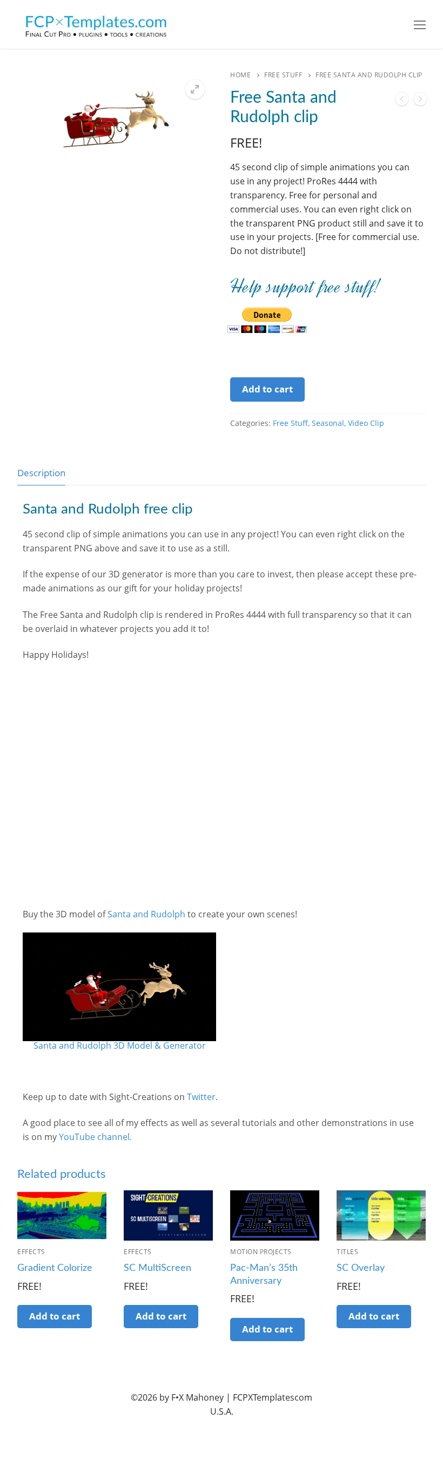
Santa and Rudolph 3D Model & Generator (119, 1045)
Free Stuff (283, 75)
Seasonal (328, 423)
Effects (31, 1252)
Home (240, 75)
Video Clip (366, 423)
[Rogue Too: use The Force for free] (401, 101)
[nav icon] (420, 24)
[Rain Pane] (420, 101)
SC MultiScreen (157, 1268)
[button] (195, 89)
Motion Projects (261, 1252)
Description (41, 473)
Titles (347, 1252)
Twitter (201, 1097)
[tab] (41, 473)
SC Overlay (361, 1268)
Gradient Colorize (54, 1268)
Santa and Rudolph (146, 914)
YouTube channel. (95, 1137)
